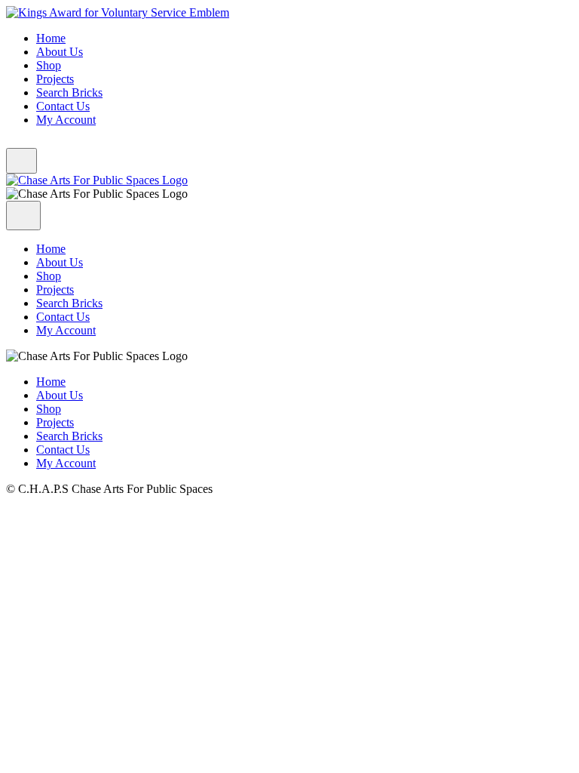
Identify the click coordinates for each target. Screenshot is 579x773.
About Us (59, 51)
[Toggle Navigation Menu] (21, 161)
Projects (55, 78)
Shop (48, 65)
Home (51, 38)
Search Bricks (69, 92)
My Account (66, 119)
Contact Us (63, 106)
